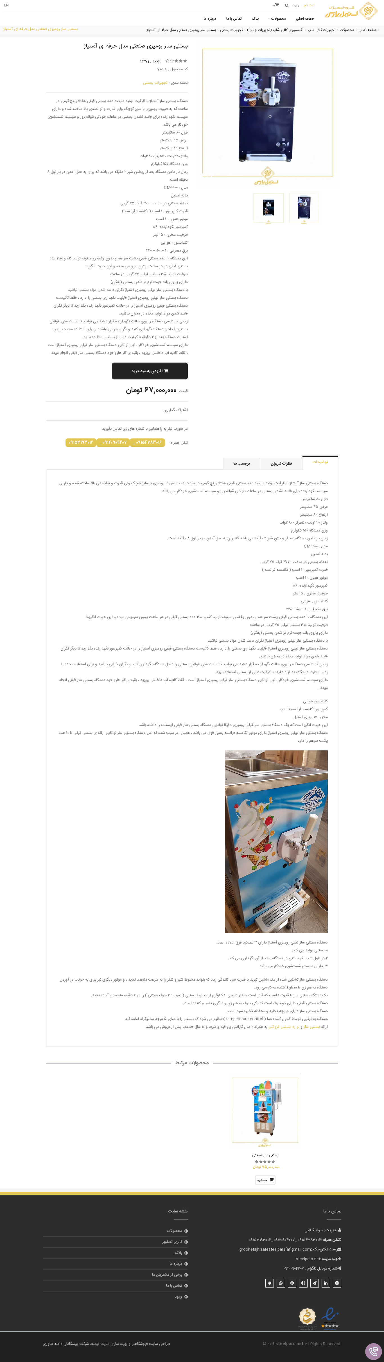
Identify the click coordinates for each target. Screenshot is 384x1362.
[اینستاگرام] (337, 1283)
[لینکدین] (326, 1283)
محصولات (278, 19)
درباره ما (210, 19)
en (6, 5)
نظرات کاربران (281, 463)
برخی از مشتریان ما (167, 1274)
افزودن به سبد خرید (147, 371)
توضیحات (320, 462)
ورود (178, 1296)
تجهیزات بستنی (155, 83)
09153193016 (81, 442)
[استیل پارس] (352, 11)
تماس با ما (233, 19)
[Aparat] (303, 1283)
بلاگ (255, 19)
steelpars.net (308, 1259)
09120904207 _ (113, 442)
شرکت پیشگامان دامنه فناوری (66, 1344)
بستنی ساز (312, 1027)
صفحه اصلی (305, 19)
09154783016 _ (147, 442)
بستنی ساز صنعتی (265, 1155)
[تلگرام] (314, 1283)
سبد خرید (262, 1180)
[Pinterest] (292, 1283)
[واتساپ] (281, 1283)
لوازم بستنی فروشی (283, 1027)
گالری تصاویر (172, 1242)
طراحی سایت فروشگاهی (150, 1344)
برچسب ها (241, 463)
